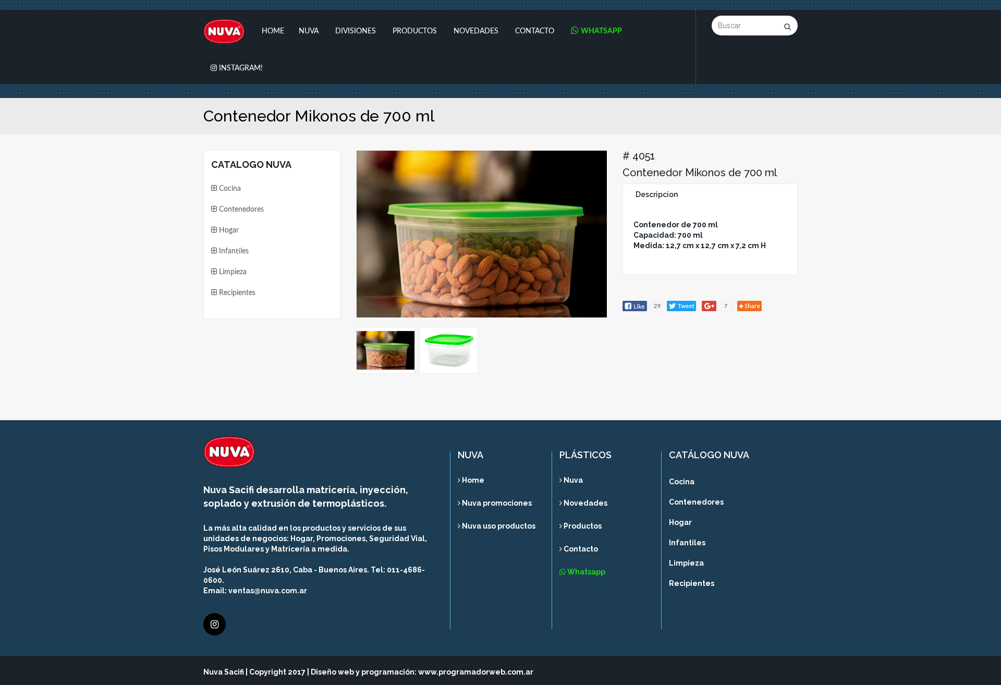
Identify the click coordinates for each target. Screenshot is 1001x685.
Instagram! (240, 68)
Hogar (228, 230)
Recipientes (236, 293)
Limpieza (232, 272)
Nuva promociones (496, 503)
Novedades (476, 31)
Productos (415, 31)
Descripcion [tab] (657, 194)
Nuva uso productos (497, 526)
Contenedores (240, 209)
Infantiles (233, 251)
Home (273, 31)
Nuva (309, 31)
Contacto (534, 31)
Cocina (229, 188)
